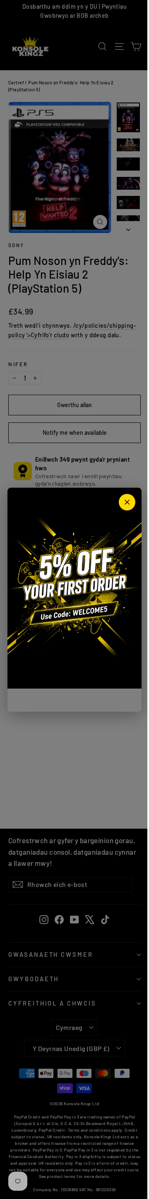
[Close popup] (127, 502)
